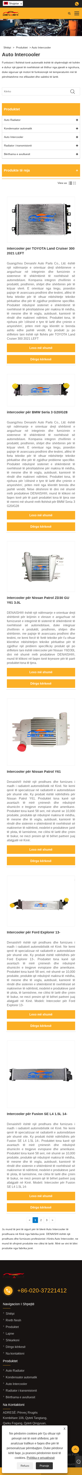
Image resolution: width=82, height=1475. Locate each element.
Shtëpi (7, 47)
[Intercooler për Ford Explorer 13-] (41, 925)
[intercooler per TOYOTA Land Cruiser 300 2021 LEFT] (41, 241)
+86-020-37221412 (42, 1290)
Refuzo (25, 1465)
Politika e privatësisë (41, 1457)
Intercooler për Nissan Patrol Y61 (34, 771)
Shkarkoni (12, 1340)
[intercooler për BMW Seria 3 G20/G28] (41, 405)
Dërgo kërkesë (40, 359)
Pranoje (44, 1465)
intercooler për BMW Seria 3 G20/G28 (37, 412)
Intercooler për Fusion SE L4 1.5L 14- (37, 1114)
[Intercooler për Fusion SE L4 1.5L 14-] (41, 1107)
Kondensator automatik (18, 128)
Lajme (10, 1333)
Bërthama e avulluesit (17, 154)
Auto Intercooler (41, 47)
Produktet (22, 47)
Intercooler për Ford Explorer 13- (33, 932)
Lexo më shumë (40, 348)
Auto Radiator (12, 119)
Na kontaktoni (15, 1353)
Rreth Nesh (13, 1320)
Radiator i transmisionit (18, 145)
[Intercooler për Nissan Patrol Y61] (41, 764)
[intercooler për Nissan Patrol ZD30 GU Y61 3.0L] (41, 590)
